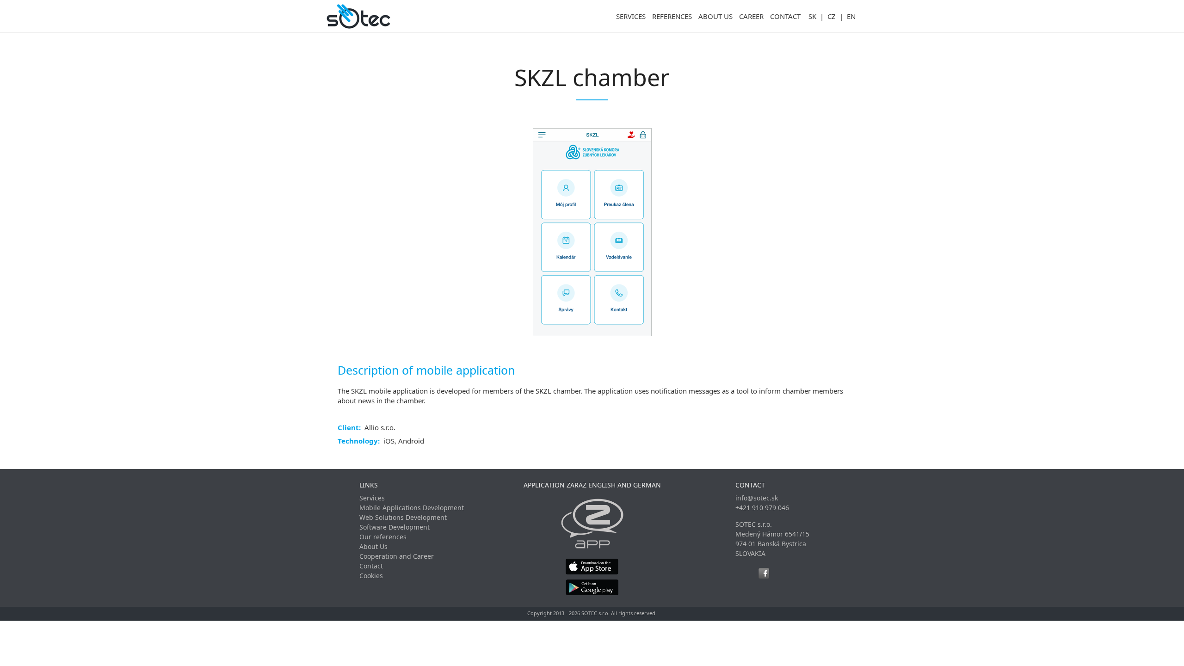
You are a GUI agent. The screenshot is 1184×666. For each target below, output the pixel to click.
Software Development (394, 527)
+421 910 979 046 (762, 507)
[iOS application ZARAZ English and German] (592, 566)
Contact (371, 565)
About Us (373, 546)
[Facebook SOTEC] (763, 573)
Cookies (371, 575)
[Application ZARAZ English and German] (592, 523)
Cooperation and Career (396, 556)
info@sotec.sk (756, 497)
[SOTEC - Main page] (358, 16)
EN (851, 16)
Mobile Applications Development (411, 507)
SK (812, 16)
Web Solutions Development (403, 517)
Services (372, 497)
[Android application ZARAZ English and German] (592, 587)
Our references (383, 536)
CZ (831, 16)
